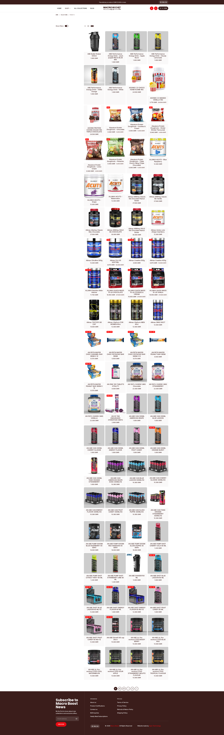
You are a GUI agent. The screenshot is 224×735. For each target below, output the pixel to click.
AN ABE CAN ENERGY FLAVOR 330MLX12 (94, 511)
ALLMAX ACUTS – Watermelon (115, 197)
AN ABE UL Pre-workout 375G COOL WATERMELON (94, 671)
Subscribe (61, 724)
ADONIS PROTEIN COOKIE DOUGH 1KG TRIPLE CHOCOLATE (94, 130)
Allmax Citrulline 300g (94, 260)
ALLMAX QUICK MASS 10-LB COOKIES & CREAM (136, 292)
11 (132, 688)
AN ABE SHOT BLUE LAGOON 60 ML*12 (94, 608)
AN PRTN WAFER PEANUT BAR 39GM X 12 (94, 386)
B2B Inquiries (94, 713)
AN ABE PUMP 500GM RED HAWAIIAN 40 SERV (115, 545)
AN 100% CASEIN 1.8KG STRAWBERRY (158, 385)
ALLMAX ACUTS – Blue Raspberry (158, 160)
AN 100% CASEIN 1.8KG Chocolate (137, 385)
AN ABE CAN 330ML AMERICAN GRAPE (136, 417)
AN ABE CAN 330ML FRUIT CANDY (136, 449)
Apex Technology (155, 726)
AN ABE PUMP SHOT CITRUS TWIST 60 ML (94, 577)
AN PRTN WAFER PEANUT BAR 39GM (157, 353)
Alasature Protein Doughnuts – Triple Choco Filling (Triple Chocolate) (136, 162)
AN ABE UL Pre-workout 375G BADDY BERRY (137, 639)
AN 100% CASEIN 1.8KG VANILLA (94, 417)
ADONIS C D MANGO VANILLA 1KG (158, 99)
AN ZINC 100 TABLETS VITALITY (115, 385)
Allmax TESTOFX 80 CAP (94, 323)
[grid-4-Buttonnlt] (92, 26)
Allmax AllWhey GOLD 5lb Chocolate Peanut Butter (137, 230)
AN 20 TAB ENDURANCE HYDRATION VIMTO (115, 418)
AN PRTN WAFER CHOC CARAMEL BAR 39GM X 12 (94, 354)
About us (93, 702)
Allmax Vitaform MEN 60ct (137, 323)
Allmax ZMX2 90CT (158, 322)
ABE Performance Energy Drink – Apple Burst (137, 56)
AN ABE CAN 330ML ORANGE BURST (158, 449)
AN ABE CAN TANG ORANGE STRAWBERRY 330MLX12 (158, 513)
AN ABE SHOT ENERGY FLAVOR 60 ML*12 (136, 608)
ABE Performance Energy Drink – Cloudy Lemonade (158, 56)
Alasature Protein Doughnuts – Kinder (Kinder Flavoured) (158, 128)
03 (124, 688)
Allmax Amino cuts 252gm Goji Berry (158, 231)
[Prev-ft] (76, 718)
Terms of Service (122, 702)
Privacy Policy (121, 706)
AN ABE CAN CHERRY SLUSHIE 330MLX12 (158, 479)
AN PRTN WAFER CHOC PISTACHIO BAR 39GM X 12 (136, 354)
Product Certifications (97, 706)
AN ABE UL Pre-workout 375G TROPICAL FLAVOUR (158, 671)
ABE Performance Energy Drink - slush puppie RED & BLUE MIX (115, 57)
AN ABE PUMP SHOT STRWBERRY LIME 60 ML (115, 577)
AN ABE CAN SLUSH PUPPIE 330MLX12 (136, 511)
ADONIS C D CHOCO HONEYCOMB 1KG (137, 89)
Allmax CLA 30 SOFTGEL (115, 261)
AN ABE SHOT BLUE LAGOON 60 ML (158, 577)
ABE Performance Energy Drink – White (115, 89)
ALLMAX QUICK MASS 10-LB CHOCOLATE (115, 291)
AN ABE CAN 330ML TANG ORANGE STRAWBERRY (94, 480)
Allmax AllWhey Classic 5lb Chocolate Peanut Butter (136, 198)
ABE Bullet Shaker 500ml (94, 55)
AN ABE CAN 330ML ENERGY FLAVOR (115, 449)
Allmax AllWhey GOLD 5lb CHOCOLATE (115, 231)
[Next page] (136, 688)
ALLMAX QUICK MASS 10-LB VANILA (158, 291)
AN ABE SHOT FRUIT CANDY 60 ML (158, 608)
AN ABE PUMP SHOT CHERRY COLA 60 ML (158, 545)
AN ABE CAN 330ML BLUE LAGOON (158, 417)
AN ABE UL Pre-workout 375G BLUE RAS (158, 639)
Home (57, 14)
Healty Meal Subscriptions (99, 716)
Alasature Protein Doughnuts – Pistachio (115, 160)
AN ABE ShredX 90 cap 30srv (115, 638)
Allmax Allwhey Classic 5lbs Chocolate (94, 231)
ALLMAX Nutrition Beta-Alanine (94, 291)
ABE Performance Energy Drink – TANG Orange (94, 89)
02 (119, 688)
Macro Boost (115, 726)
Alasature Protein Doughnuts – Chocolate (115, 128)
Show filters (60, 26)
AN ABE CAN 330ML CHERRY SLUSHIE (94, 449)
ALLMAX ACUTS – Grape (94, 201)
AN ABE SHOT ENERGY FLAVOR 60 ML (115, 608)
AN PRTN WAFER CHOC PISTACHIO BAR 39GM (115, 354)
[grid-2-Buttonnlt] (85, 26)
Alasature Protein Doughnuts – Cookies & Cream (137, 126)
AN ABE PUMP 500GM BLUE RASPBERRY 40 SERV (94, 545)
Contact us (93, 709)
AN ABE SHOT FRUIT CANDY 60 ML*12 (94, 638)
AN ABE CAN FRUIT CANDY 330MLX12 (115, 511)
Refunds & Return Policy (125, 709)
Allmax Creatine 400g (158, 260)
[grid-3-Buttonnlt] (88, 26)
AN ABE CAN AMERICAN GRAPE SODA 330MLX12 (115, 480)
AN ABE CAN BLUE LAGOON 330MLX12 (136, 479)
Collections (64, 14)
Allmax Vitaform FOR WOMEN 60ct (115, 323)
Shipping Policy (122, 713)
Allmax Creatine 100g (137, 260)
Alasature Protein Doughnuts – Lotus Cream (94, 167)
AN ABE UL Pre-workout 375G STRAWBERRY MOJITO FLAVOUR (137, 672)
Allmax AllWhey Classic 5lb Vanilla (158, 198)
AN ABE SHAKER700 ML (137, 577)
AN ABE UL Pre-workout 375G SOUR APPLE (115, 671)
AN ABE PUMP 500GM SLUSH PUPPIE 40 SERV (136, 545)
